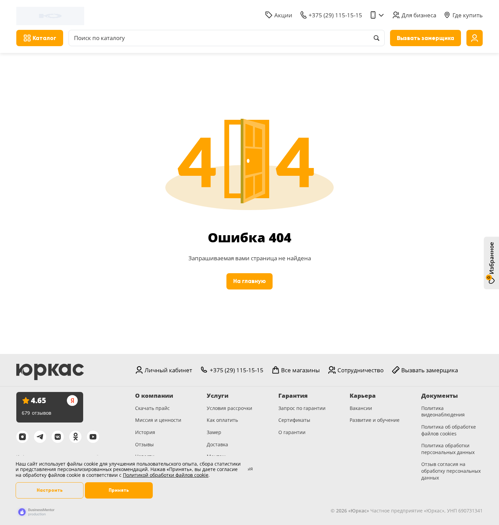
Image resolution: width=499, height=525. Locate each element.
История (145, 432)
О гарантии (292, 432)
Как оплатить (222, 420)
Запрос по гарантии (302, 408)
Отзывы (144, 444)
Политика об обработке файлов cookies (448, 430)
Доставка (217, 444)
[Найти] (376, 38)
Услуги (217, 395)
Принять (119, 490)
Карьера (363, 395)
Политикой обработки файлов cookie (165, 475)
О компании (154, 395)
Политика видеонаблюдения (443, 411)
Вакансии (361, 408)
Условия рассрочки (229, 408)
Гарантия (293, 395)
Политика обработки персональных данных (448, 448)
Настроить (50, 490)
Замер (214, 432)
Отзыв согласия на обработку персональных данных (451, 471)
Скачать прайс (152, 408)
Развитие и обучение (375, 420)
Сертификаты (294, 420)
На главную (249, 281)
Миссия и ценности (158, 420)
